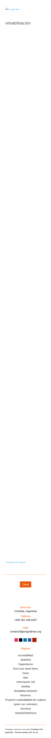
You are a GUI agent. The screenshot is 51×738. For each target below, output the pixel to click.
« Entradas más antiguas (15, 562)
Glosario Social (23, 66)
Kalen (10, 363)
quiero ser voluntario (25, 704)
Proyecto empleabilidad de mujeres (25, 699)
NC (38, 164)
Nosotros (25, 695)
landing (25, 686)
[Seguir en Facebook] (29, 640)
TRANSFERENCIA (25, 713)
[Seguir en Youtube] (34, 640)
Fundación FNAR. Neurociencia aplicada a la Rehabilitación (23, 463)
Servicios (25, 708)
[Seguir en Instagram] (16, 640)
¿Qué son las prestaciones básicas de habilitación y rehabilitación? (24, 160)
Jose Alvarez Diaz (18, 63)
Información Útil (25, 681)
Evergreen (12, 66)
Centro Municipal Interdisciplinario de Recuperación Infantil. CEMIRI (25, 316)
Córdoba (32, 214)
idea (25, 677)
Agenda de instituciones (18, 214)
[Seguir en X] (20, 640)
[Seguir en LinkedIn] (25, 640)
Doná (25, 584)
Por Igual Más (17, 164)
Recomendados (14, 112)
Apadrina (25, 659)
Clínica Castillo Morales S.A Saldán (24, 410)
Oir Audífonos (14, 208)
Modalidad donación (25, 690)
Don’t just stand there (25, 668)
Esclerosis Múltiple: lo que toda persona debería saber (23, 59)
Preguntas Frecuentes (17, 167)
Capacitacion (25, 664)
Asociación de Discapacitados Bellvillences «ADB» (22, 261)
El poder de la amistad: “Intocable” (24, 107)
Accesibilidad (25, 655)
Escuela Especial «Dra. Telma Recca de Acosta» (25, 518)
